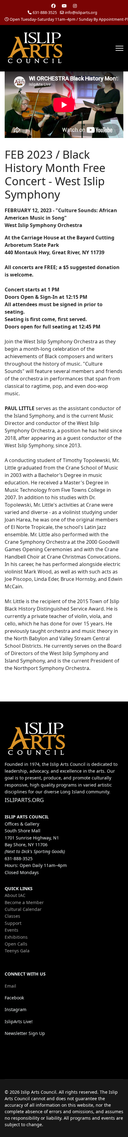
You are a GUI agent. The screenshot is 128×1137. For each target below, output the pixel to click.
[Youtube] (64, 6)
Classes (12, 916)
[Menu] (119, 48)
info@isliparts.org (81, 12)
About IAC (15, 895)
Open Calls (16, 944)
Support (13, 923)
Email (10, 986)
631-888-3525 (45, 12)
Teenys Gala (17, 951)
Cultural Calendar (23, 909)
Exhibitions (16, 937)
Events (11, 930)
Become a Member (24, 902)
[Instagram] (75, 6)
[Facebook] (53, 6)
